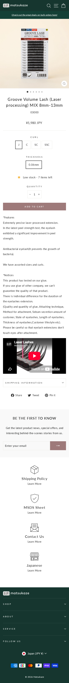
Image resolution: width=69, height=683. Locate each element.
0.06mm (34, 164)
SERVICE (9, 628)
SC (36, 144)
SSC (47, 144)
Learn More (35, 483)
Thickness (34, 157)
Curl (34, 137)
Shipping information (24, 382)
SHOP (7, 604)
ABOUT (8, 616)
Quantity (34, 186)
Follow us (12, 641)
